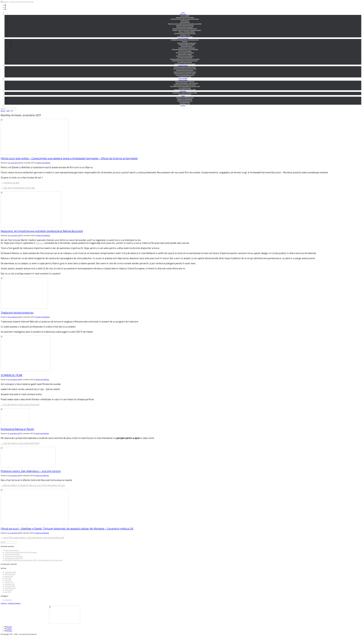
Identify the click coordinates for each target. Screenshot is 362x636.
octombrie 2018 (10, 574)
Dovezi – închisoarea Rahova (187, 32)
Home (183, 12)
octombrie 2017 (10, 586)
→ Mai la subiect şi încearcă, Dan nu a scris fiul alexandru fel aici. (33, 485)
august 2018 (9, 576)
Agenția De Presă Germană (184, 99)
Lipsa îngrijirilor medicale (185, 54)
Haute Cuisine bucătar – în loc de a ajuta (187, 83)
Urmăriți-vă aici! (11, 182)
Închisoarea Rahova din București (186, 43)
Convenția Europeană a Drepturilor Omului (184, 68)
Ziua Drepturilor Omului (184, 76)
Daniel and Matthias (43, 163)
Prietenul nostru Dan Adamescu (185, 56)
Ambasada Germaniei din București (184, 81)
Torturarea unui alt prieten (184, 57)
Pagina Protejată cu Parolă (185, 36)
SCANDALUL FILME (12, 375)
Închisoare (185, 41)
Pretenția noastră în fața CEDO (185, 25)
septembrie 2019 (10, 572)
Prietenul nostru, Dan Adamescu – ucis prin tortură (31, 471)
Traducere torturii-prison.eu (17, 312)
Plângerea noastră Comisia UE (184, 27)
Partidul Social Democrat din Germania (185, 33)
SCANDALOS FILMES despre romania (184, 64)
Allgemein (8, 600)
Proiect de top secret (12, 550)
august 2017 (9, 590)
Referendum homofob (185, 94)
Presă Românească (184, 102)
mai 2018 (8, 580)
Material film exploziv (187, 46)
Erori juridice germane (185, 88)
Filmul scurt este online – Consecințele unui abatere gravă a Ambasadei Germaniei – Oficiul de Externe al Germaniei (69, 158)
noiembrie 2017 (10, 584)
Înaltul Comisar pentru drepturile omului (185, 72)
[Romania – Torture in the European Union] (17, 2)
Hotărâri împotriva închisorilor (186, 48)
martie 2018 (9, 582)
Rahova (39, 243)
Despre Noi (183, 14)
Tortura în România (183, 38)
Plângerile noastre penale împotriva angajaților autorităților (185, 24)
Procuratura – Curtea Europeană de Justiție (185, 92)
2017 (8, 111)
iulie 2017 (8, 592)
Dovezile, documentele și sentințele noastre (185, 28)
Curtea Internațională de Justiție (185, 75)
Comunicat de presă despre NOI (185, 97)
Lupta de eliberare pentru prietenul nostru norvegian (184, 59)
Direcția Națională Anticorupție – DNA (184, 89)
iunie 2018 (8, 578)
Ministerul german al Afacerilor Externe (185, 84)
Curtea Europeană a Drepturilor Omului (185, 67)
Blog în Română (184, 16)
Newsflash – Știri (185, 35)
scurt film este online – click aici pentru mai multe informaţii (33, 537)
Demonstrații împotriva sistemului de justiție (184, 60)
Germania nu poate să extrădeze (185, 52)
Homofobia (183, 91)
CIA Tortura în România (184, 51)
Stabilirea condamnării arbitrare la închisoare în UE (185, 40)
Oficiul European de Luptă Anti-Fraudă (184, 73)
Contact (183, 105)
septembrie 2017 (10, 588)
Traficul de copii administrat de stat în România (185, 49)
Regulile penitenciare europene (184, 70)
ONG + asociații (183, 78)
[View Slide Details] (64, 623)
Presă (183, 96)
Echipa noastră (185, 20)
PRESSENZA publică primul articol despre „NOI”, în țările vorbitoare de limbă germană (33, 560)
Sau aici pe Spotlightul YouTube (19, 187)
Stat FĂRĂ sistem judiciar (185, 62)
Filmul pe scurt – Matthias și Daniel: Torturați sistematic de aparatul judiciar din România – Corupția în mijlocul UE (67, 528)
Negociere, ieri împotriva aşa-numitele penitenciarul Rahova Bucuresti (42, 231)
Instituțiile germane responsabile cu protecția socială (185, 86)
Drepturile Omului (183, 65)
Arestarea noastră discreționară (185, 17)
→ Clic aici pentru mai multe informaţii (20, 404)
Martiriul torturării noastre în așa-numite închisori (185, 19)
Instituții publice (183, 80)
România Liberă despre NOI (184, 100)
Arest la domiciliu (185, 22)
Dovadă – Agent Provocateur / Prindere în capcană (187, 30)
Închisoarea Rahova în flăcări (187, 44)
